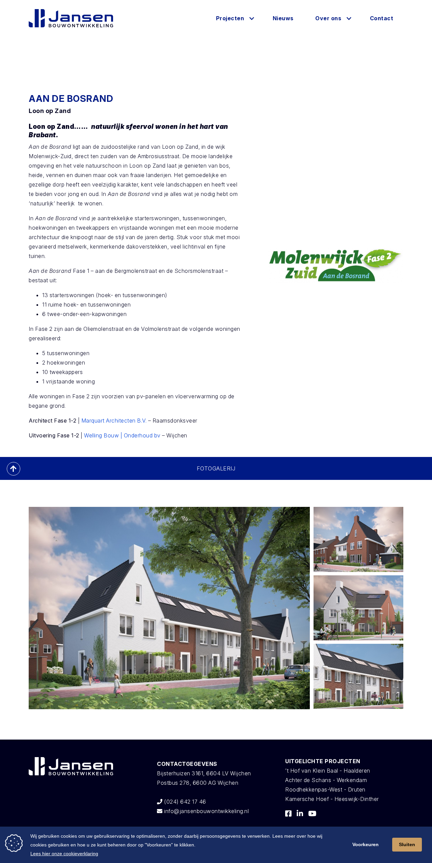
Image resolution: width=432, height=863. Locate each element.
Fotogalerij (216, 468)
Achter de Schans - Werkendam (326, 780)
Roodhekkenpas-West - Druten (325, 789)
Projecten (230, 18)
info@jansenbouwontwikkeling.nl (206, 811)
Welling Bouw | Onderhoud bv (122, 435)
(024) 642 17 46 (184, 801)
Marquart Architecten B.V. (114, 420)
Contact (382, 18)
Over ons (328, 18)
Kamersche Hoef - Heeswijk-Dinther (332, 799)
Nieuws (283, 18)
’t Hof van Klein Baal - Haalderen (327, 770)
